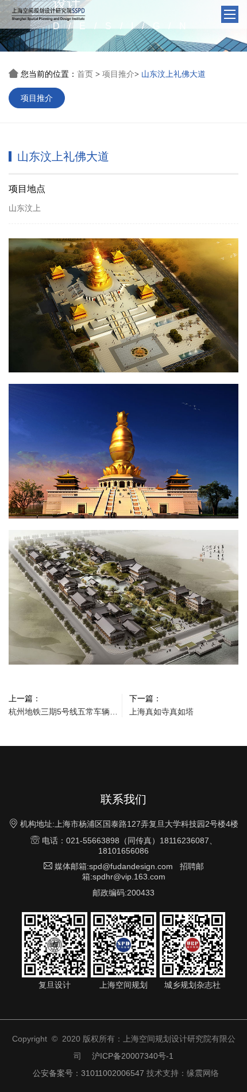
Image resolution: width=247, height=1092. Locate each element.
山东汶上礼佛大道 (173, 73)
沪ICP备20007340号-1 (132, 1055)
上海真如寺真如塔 (161, 711)
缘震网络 (203, 1073)
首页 (85, 73)
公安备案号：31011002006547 (88, 1073)
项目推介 (118, 73)
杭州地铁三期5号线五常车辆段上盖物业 (63, 711)
